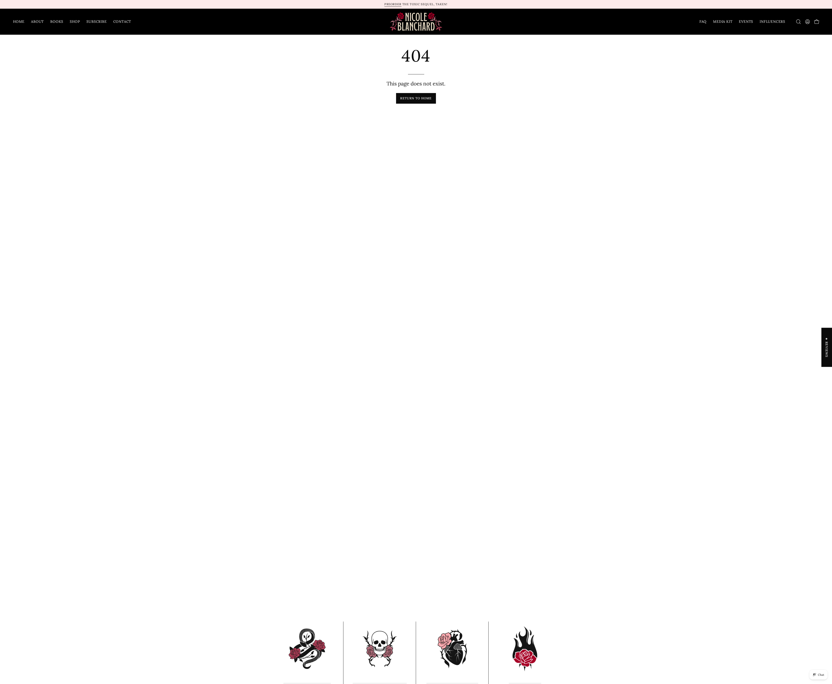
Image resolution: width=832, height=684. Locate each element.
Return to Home (416, 98)
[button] (798, 21)
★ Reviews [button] (827, 347)
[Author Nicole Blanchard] (416, 21)
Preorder (392, 4)
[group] (416, 4)
